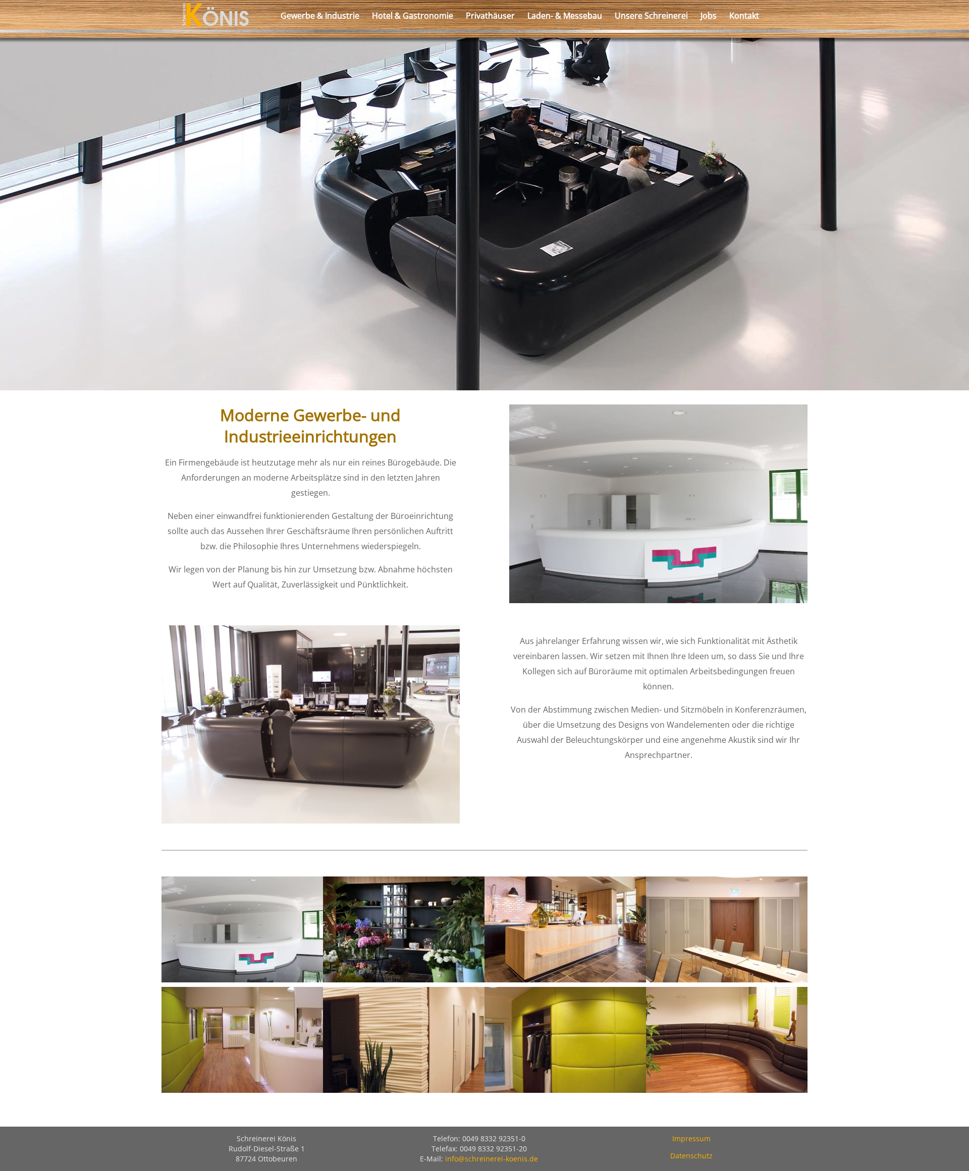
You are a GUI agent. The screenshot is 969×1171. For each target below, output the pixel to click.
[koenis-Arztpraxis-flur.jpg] (403, 1089)
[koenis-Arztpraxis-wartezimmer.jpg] (726, 1089)
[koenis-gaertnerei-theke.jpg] (565, 979)
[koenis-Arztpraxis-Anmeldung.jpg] (242, 1089)
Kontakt (744, 15)
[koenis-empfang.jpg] (242, 979)
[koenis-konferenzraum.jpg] (726, 979)
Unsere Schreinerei (651, 15)
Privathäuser (490, 15)
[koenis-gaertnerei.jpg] (403, 979)
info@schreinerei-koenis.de (491, 1158)
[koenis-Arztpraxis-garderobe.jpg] (565, 1089)
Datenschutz (691, 1155)
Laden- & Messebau (564, 15)
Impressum (691, 1138)
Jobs (709, 15)
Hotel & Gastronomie (412, 15)
